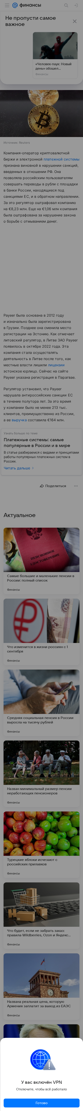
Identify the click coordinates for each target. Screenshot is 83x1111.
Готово (42, 1103)
